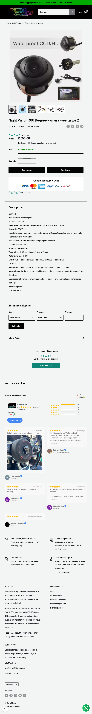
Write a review (46, 365)
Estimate (16, 326)
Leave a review (15, 420)
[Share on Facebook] (68, 126)
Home (7, 23)
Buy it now (65, 170)
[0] (85, 12)
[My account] (80, 12)
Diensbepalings (56, 607)
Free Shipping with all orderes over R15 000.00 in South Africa (46, 2)
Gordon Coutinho (17, 523)
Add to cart (27, 170)
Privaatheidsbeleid (58, 599)
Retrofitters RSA (16, 126)
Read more (53, 443)
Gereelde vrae (56, 595)
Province (41, 312)
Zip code (68, 312)
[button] (15, 135)
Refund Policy (14, 338)
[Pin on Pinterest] (72, 126)
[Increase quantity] (33, 161)
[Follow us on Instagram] (15, 695)
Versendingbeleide (58, 603)
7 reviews (14, 526)
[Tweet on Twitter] (77, 126)
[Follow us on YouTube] (20, 695)
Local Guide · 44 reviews (61, 452)
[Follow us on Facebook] (6, 695)
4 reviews (14, 501)
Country (12, 312)
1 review (56, 509)
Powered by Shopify (12, 706)
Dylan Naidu (15, 498)
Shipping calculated (37, 143)
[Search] (72, 12)
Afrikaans (9, 684)
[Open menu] (6, 12)
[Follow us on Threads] (11, 695)
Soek (52, 591)
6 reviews (14, 479)
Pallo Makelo (15, 476)
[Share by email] (81, 126)
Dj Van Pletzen (58, 506)
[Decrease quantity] (20, 161)
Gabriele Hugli (58, 450)
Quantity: (13, 161)
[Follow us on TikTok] (24, 695)
